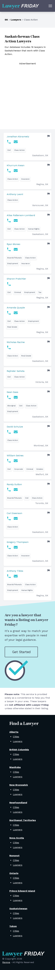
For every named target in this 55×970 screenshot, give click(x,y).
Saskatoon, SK (40, 155)
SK (6, 19)
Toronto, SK (41, 503)
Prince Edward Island (22, 890)
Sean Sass (12, 392)
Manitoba (15, 767)
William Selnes (15, 455)
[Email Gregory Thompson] (15, 547)
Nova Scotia (16, 837)
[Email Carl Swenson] (15, 518)
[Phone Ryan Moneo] (9, 249)
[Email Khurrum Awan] (15, 170)
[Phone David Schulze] (9, 431)
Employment (12, 263)
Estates (40, 469)
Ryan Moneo (13, 244)
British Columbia (19, 749)
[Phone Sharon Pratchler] (9, 284)
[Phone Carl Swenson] (9, 518)
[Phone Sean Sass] (9, 397)
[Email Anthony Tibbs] (15, 576)
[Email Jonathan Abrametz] (15, 141)
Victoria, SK (41, 382)
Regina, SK (42, 184)
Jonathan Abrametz (18, 136)
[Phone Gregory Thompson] (9, 547)
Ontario (13, 873)
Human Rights (33, 229)
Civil (9, 150)
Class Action (19, 150)
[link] (27, 146)
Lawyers (16, 19)
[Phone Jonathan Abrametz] (9, 141)
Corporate (18, 469)
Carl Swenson (14, 513)
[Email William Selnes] (15, 460)
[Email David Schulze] (15, 431)
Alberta (13, 732)
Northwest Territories (22, 820)
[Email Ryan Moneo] (15, 249)
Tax (39, 292)
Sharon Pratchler (16, 278)
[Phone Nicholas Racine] (9, 347)
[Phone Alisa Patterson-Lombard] (9, 220)
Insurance (25, 179)
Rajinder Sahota (15, 371)
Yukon (13, 926)
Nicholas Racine (16, 342)
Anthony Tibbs (15, 570)
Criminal (17, 292)
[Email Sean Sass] (15, 397)
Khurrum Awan (15, 165)
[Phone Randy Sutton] (9, 489)
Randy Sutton (14, 484)
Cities (16, 736)
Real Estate (12, 327)
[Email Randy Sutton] (15, 489)
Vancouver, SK (40, 205)
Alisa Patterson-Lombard (21, 215)
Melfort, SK (42, 474)
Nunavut (14, 855)
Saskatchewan (18, 908)
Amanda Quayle (16, 307)
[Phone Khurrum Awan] (9, 170)
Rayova (6, 962)
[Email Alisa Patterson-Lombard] (15, 220)
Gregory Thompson (17, 542)
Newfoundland (18, 802)
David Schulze (15, 426)
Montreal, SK (41, 445)
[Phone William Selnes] (9, 460)
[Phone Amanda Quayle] (9, 312)
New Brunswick (18, 785)
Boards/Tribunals (14, 258)
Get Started (21, 652)
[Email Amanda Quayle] (15, 312)
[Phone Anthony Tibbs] (9, 576)
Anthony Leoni (15, 194)
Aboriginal (11, 406)
